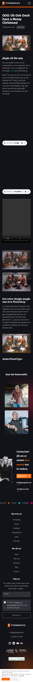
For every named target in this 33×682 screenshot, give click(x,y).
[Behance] (22, 643)
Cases (17, 537)
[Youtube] (18, 643)
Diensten (16, 541)
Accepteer (5, 679)
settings (22, 676)
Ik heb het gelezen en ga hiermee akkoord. (17, 605)
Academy (16, 528)
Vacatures (16, 563)
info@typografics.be (16, 632)
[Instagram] (10, 643)
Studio (16, 524)
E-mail (6, 594)
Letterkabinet (16, 533)
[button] (29, 3)
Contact (16, 571)
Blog (16, 567)
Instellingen (15, 679)
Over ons (16, 559)
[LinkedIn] (14, 643)
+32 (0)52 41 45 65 (16, 637)
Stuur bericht (22, 476)
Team (16, 554)
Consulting (16, 520)
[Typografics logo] (11, 3)
